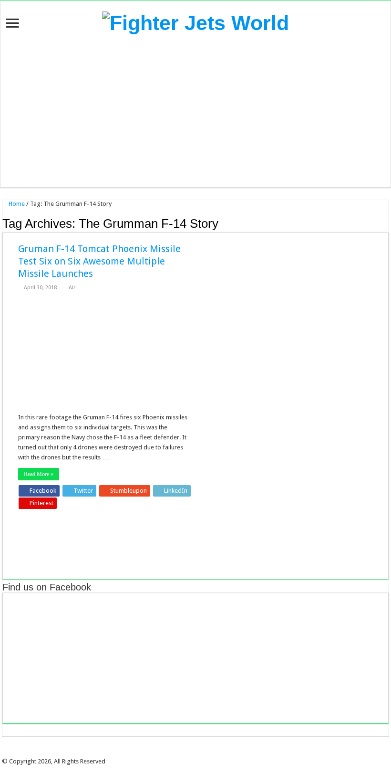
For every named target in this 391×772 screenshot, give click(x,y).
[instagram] (212, 753)
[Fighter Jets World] (195, 21)
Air (72, 287)
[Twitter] (192, 753)
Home (16, 203)
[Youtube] (205, 753)
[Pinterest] (198, 753)
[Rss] (178, 753)
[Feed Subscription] (386, 223)
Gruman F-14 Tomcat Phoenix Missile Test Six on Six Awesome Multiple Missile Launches (99, 261)
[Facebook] (185, 753)
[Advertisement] (195, 111)
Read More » (38, 474)
